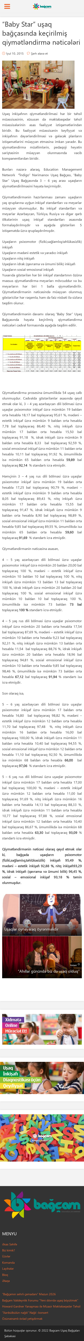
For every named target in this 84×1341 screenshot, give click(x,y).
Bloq (5, 1275)
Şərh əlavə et (39, 53)
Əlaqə (6, 1281)
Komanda (8, 1262)
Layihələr (8, 1268)
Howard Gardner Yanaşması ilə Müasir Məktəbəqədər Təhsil (41, 1306)
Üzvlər (6, 1256)
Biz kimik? (8, 1250)
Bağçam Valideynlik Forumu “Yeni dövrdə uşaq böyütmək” (40, 1300)
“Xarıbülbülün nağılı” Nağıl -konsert (25, 1312)
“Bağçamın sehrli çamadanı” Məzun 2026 (29, 1294)
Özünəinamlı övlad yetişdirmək (22, 1319)
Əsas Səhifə (9, 1244)
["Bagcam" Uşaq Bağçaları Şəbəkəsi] (41, 6)
